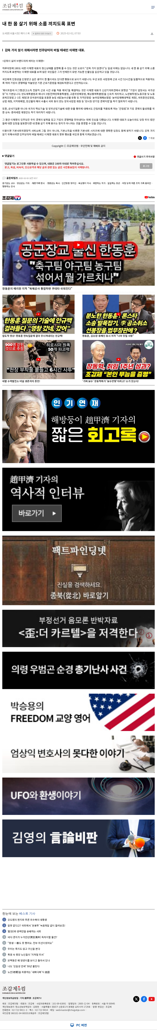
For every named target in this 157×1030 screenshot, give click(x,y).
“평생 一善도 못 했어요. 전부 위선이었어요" (30, 943)
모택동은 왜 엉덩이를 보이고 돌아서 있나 (29, 960)
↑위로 (151, 138)
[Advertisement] (78, 883)
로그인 (146, 165)
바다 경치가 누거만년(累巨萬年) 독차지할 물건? (32, 937)
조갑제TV (37, 998)
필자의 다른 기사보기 (42, 33)
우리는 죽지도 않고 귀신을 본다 (24, 949)
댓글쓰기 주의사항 (146, 156)
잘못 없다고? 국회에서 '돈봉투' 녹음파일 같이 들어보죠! (36, 925)
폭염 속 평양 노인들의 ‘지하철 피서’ (26, 954)
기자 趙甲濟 (25, 998)
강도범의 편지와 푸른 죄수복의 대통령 (27, 919)
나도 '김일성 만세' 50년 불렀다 (23, 966)
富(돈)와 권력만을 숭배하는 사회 (24, 931)
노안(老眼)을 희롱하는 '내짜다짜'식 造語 (29, 972)
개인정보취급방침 (10, 998)
